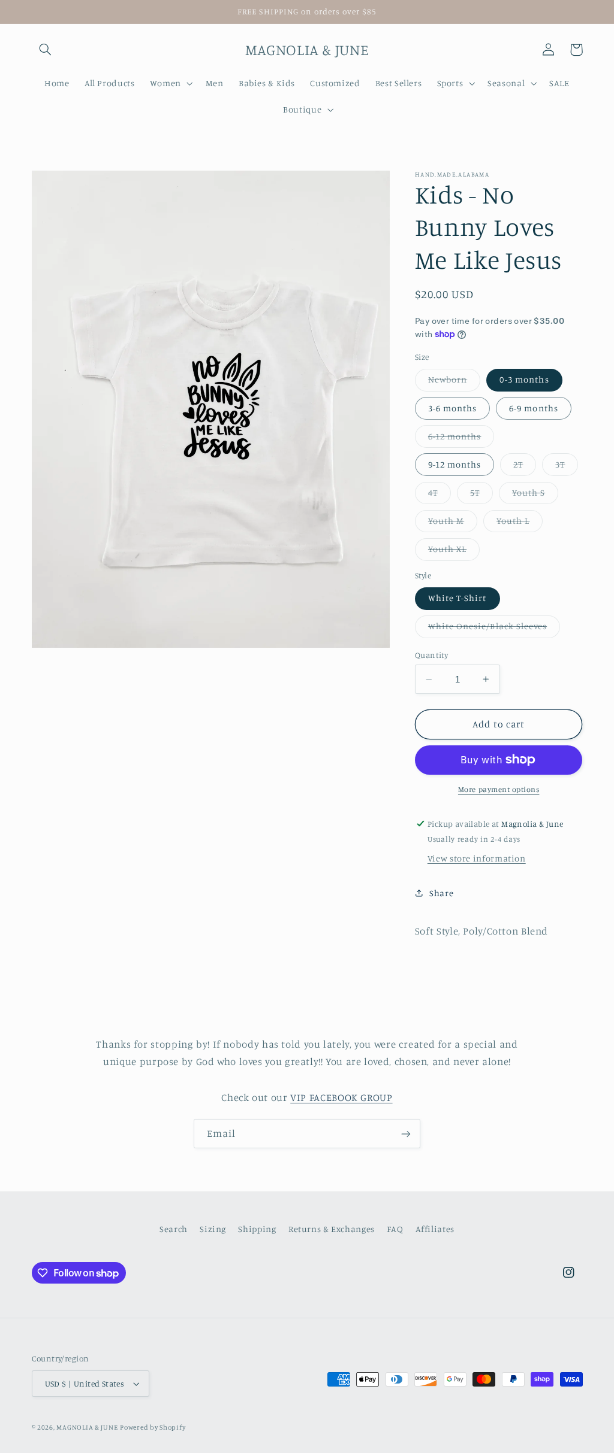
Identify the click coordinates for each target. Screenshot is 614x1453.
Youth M (452, 523)
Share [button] (441, 893)
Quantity (431, 655)
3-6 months (452, 408)
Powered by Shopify (152, 1427)
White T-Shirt (457, 598)
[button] (45, 49)
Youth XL (454, 551)
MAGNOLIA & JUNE (87, 1427)
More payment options (499, 789)
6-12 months (461, 439)
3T (566, 467)
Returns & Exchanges (331, 1229)
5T (481, 495)
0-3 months (524, 379)
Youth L (519, 523)
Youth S (535, 495)
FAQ (395, 1229)
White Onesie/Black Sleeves (494, 629)
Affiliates (435, 1229)
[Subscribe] (406, 1133)
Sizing (213, 1229)
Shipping (257, 1229)
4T (439, 495)
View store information (477, 858)
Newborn (454, 382)
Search (173, 1229)
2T (524, 467)
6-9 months (533, 408)
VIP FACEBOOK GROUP (341, 1097)
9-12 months (454, 464)
